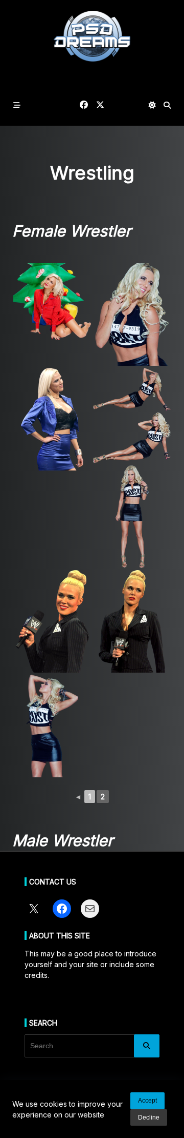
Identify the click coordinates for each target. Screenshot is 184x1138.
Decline (148, 1117)
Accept (147, 1100)
